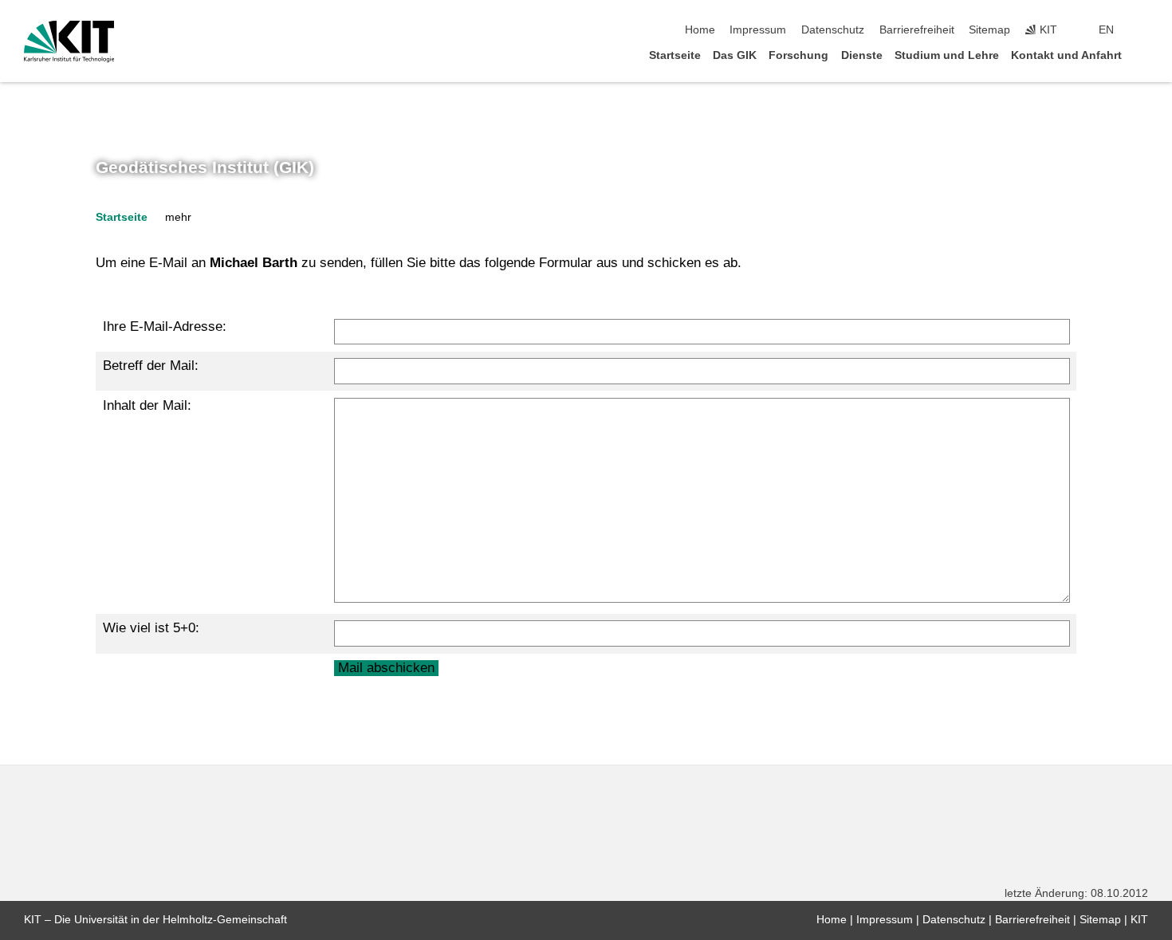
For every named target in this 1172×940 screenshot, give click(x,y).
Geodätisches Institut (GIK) (205, 167)
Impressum (758, 30)
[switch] (1143, 30)
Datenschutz (832, 30)
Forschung (798, 55)
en (1106, 30)
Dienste (862, 55)
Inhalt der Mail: (147, 405)
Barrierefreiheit (916, 30)
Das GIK (735, 55)
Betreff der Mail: (151, 365)
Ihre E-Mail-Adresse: (164, 326)
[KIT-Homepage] (69, 41)
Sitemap (989, 30)
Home (700, 30)
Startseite (675, 55)
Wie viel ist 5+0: (151, 627)
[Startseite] (1143, 54)
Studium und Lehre (947, 55)
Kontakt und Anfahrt (1066, 55)
